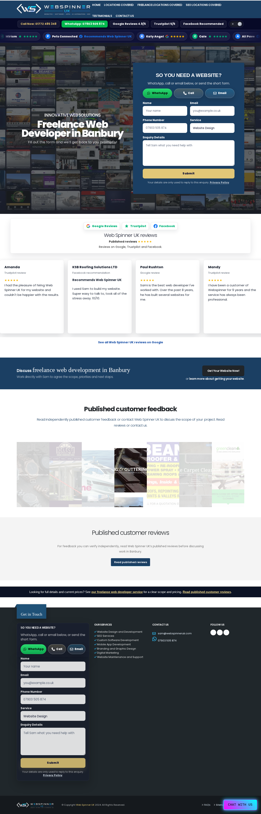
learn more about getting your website (216, 379)
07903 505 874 (167, 640)
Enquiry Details (154, 137)
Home (96, 5)
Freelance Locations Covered (159, 5)
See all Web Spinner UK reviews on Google (130, 342)
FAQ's (207, 804)
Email (194, 103)
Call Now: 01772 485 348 (38, 24)
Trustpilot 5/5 (164, 24)
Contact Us (125, 16)
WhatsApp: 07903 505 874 (85, 24)
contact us (138, 425)
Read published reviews (130, 562)
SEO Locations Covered (203, 5)
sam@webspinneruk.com (175, 633)
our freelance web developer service (117, 592)
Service (195, 120)
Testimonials (102, 16)
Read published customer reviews (207, 592)
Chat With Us (240, 805)
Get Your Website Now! (223, 371)
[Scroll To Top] (254, 809)
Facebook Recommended (203, 24)
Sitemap (221, 804)
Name (147, 103)
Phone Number (153, 120)
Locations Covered (119, 5)
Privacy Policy (219, 182)
